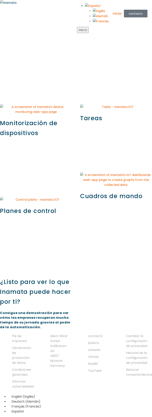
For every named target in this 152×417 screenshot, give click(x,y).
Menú (83, 30)
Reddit (93, 363)
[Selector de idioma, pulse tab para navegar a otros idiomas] (92, 5)
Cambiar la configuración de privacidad (136, 341)
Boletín (93, 343)
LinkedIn (94, 350)
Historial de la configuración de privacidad (136, 358)
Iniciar (117, 13)
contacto (95, 336)
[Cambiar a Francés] (101, 21)
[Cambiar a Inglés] (99, 11)
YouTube (95, 370)
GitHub (93, 357)
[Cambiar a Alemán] (100, 16)
